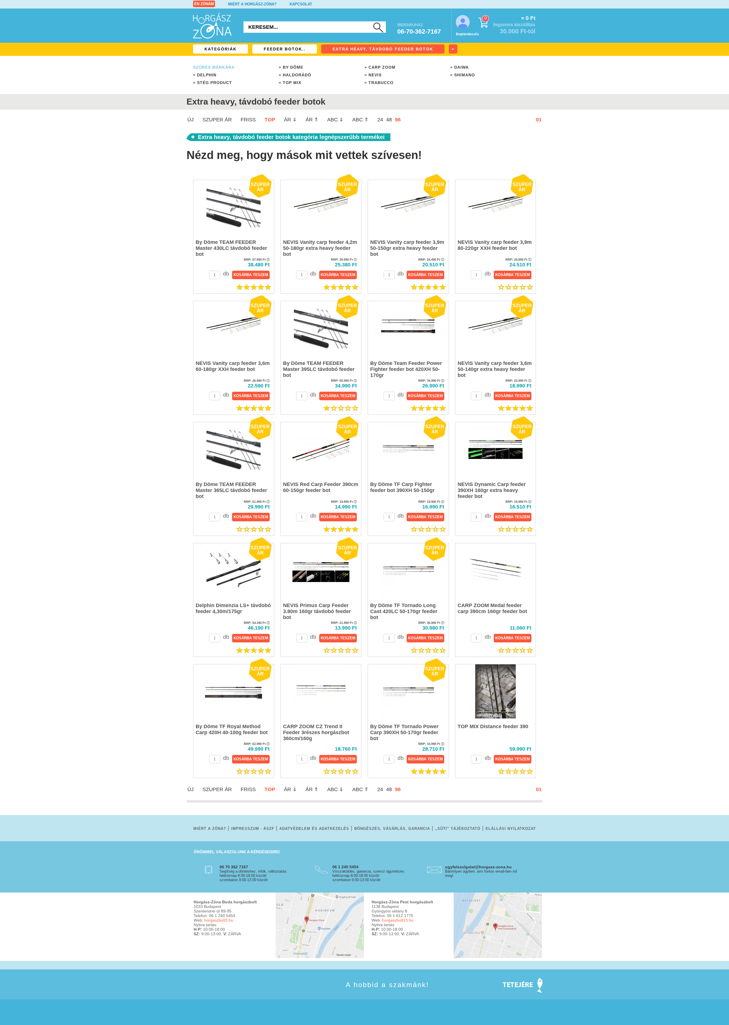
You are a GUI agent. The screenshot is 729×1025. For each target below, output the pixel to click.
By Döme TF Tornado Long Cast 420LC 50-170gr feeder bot (403, 611)
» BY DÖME (291, 67)
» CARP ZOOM (380, 67)
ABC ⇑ (360, 119)
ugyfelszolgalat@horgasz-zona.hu (478, 867)
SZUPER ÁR (217, 119)
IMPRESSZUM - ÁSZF (252, 828)
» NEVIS (373, 75)
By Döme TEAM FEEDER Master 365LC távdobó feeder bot (231, 490)
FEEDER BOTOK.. (285, 49)
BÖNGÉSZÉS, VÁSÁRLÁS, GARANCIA (392, 828)
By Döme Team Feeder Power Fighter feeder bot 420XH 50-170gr (406, 369)
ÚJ (190, 119)
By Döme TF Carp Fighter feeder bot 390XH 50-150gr (402, 487)
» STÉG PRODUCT (212, 82)
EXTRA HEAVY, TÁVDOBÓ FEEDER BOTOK (383, 49)
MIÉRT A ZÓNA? (209, 828)
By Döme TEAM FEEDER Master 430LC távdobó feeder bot (231, 248)
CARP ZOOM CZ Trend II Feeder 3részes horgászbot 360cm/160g (316, 732)
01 (539, 119)
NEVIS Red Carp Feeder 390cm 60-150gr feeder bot (320, 487)
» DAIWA (459, 67)
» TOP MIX (290, 82)
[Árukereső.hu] (208, 993)
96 (398, 119)
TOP (270, 119)
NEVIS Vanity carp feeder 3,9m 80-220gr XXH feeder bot (495, 245)
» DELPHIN (204, 75)
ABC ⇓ (335, 119)
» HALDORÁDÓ (295, 75)
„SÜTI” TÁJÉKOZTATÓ (457, 828)
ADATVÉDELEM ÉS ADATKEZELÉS (314, 828)
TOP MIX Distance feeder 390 (493, 726)
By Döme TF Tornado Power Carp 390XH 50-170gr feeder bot (404, 732)
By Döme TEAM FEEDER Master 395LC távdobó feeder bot (319, 369)
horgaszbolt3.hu (218, 920)
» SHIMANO (462, 75)
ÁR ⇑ (312, 119)
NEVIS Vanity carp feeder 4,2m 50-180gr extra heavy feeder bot (320, 248)
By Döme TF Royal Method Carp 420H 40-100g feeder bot (232, 729)
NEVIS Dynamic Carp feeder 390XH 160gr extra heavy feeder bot (492, 490)
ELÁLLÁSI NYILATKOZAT (511, 828)
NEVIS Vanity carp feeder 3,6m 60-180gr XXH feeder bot (233, 366)
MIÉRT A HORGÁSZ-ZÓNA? (252, 4)
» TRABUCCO (379, 82)
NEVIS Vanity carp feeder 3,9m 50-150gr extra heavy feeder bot (407, 248)
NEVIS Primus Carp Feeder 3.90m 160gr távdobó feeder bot (317, 611)
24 (380, 119)
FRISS (248, 119)
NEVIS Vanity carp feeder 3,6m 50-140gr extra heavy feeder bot (495, 369)
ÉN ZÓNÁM (204, 4)
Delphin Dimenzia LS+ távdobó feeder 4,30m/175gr (233, 608)
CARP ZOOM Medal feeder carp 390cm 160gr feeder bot (492, 608)
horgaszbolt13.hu (397, 920)
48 (389, 119)
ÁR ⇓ (290, 119)
